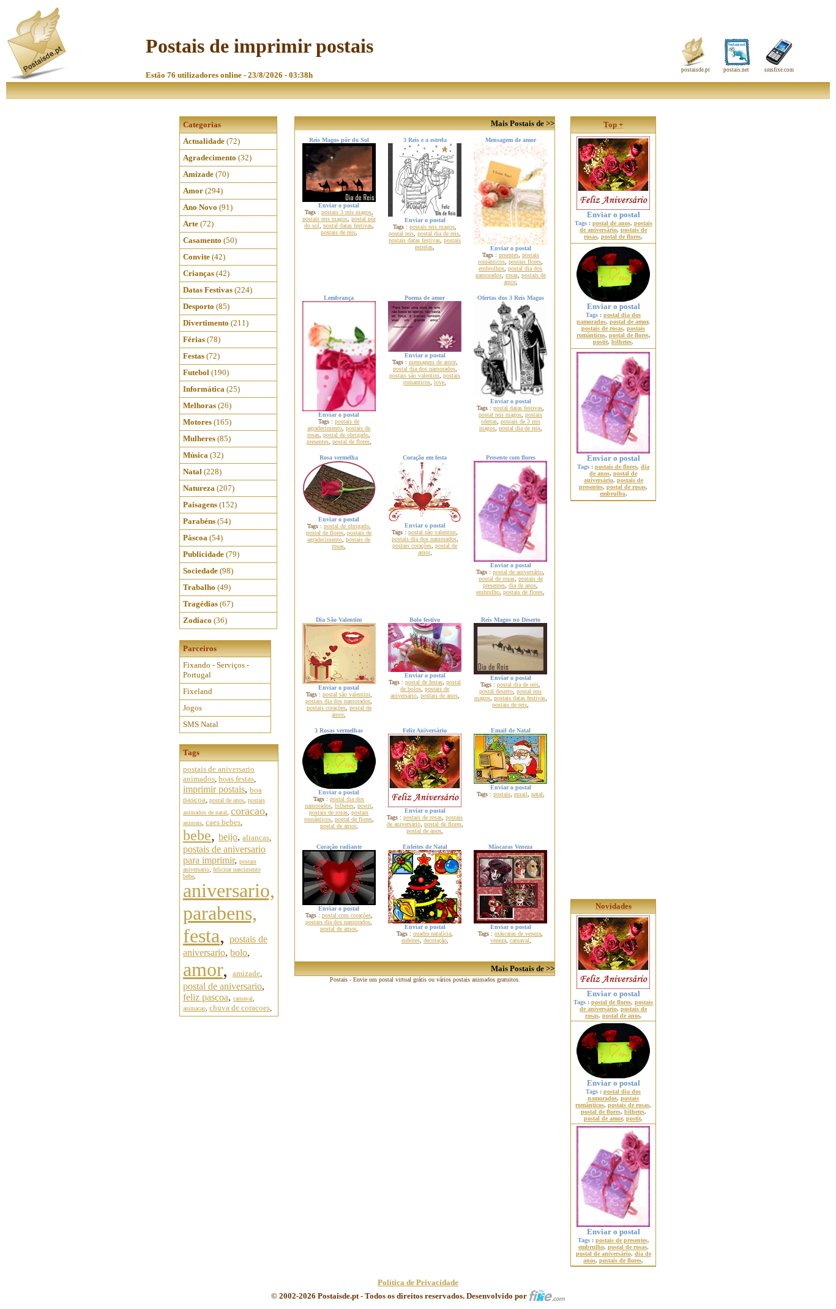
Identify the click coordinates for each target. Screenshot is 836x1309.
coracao (248, 811)
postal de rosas (497, 578)
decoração (435, 940)
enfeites (410, 940)
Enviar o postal (613, 214)
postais (501, 794)
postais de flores (523, 592)
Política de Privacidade (418, 1282)
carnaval (243, 998)
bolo (238, 952)
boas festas (236, 778)
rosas (512, 275)
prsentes (508, 255)
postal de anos (226, 800)
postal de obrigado (345, 434)
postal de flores (351, 441)
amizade (246, 973)
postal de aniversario (222, 986)
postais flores (525, 261)
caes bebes (223, 822)
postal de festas (423, 682)
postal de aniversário (518, 572)
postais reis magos (325, 218)
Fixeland (197, 691)
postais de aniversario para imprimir (224, 854)
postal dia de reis (438, 233)
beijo (227, 837)
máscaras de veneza (518, 933)
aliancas (255, 837)
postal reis (401, 233)
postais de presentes (621, 1240)
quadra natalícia (432, 933)
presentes (318, 441)
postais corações (411, 545)
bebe (197, 835)
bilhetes (344, 805)
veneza (498, 940)
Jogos (192, 707)
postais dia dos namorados (424, 538)
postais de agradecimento (333, 424)
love (439, 382)
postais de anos (439, 695)
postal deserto (496, 691)
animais (192, 822)
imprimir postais (214, 789)
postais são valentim (414, 375)
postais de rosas (328, 812)
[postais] (38, 77)
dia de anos (522, 585)
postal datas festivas (347, 225)
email (521, 794)
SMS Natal (200, 724)
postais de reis (338, 232)
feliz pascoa (205, 997)
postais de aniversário (616, 226)
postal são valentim (432, 532)
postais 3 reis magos (346, 212)
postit (364, 805)
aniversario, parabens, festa (229, 913)
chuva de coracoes (239, 1007)
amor (203, 969)
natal (537, 794)
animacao (194, 1008)
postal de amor (338, 825)
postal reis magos (500, 414)
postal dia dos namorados (424, 368)
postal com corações (346, 915)
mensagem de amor (432, 362)
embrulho (487, 592)
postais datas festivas (414, 240)
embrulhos (491, 268)
